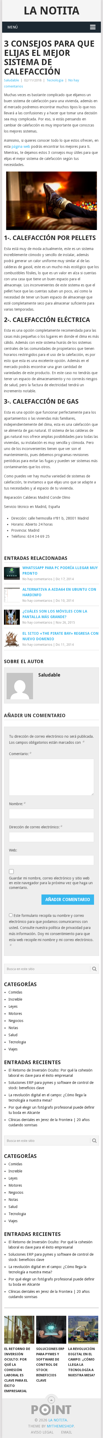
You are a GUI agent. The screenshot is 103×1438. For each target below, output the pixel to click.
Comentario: (20, 753)
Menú (12, 27)
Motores (15, 1013)
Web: (13, 850)
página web (21, 146)
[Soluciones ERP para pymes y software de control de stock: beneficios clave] (51, 1330)
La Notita (51, 10)
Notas (13, 1028)
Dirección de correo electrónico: (35, 826)
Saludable (11, 80)
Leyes (12, 1006)
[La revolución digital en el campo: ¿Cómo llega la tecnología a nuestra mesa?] (83, 1330)
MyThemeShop (60, 1426)
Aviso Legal (42, 1432)
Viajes (12, 1049)
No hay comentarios (37, 579)
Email (66, 1432)
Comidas (15, 992)
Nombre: (17, 803)
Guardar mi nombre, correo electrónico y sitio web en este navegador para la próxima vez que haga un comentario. (51, 883)
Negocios (15, 1021)
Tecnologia (54, 80)
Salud (12, 1035)
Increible (15, 999)
